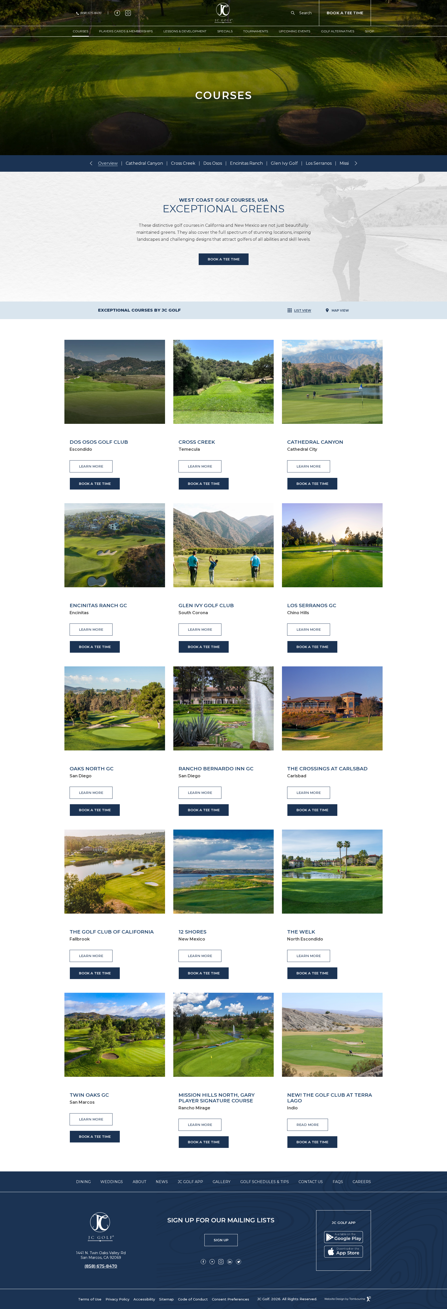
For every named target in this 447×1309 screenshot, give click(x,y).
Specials (225, 31)
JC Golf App (190, 1181)
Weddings (111, 1181)
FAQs (338, 1181)
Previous (91, 163)
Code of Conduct (193, 1299)
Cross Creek (183, 163)
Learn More (96, 1117)
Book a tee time (95, 484)
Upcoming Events (294, 31)
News (162, 1181)
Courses (80, 31)
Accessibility (144, 1299)
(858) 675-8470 (90, 13)
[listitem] (110, 163)
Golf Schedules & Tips (264, 1181)
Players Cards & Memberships (126, 31)
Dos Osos (212, 163)
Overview (108, 163)
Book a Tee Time (224, 259)
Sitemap (166, 1299)
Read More (312, 1123)
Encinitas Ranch (246, 163)
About (139, 1181)
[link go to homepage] (101, 1227)
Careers (362, 1181)
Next (356, 163)
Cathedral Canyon (144, 163)
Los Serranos (319, 163)
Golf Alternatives (337, 31)
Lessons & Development (184, 31)
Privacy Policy (117, 1299)
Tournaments (255, 31)
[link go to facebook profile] (117, 13)
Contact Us (311, 1181)
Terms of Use (89, 1299)
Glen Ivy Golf (284, 163)
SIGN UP (225, 1238)
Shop (369, 31)
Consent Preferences (230, 1299)
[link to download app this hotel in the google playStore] (343, 1237)
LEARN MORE (96, 464)
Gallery (221, 1181)
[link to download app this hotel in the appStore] (343, 1252)
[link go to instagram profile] (128, 13)
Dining (83, 1181)
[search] (294, 13)
